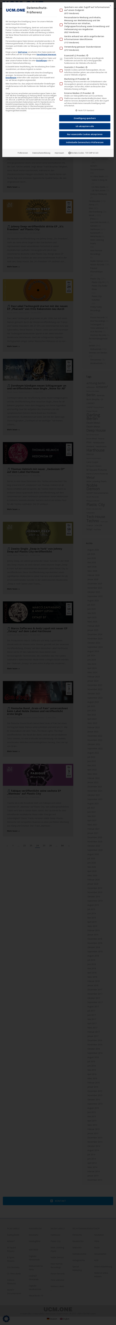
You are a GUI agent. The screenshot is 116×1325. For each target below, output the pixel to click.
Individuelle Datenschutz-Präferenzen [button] (85, 142)
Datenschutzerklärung (41, 153)
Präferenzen (23, 153)
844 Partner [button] (22, 52)
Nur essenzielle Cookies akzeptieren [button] (85, 134)
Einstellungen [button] (41, 60)
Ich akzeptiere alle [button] (85, 126)
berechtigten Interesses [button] (46, 54)
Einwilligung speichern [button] (85, 118)
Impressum (59, 153)
